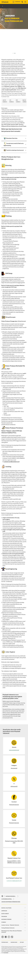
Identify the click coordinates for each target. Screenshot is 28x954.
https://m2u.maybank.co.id (9, 246)
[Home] (2, 896)
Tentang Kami (4, 942)
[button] (13, 53)
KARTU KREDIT (5, 913)
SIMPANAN (4, 910)
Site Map (22, 942)
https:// (20, 234)
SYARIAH (3, 922)
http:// (16, 236)
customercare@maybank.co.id (11, 461)
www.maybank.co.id (14, 750)
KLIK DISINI (6, 952)
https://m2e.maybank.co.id (9, 249)
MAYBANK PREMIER (6, 919)
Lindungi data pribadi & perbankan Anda (10, 901)
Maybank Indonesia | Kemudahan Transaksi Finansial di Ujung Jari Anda (11, 896)
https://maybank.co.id (8, 242)
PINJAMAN (4, 916)
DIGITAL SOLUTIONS (6, 907)
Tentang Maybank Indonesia (7, 927)
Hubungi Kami (14, 942)
